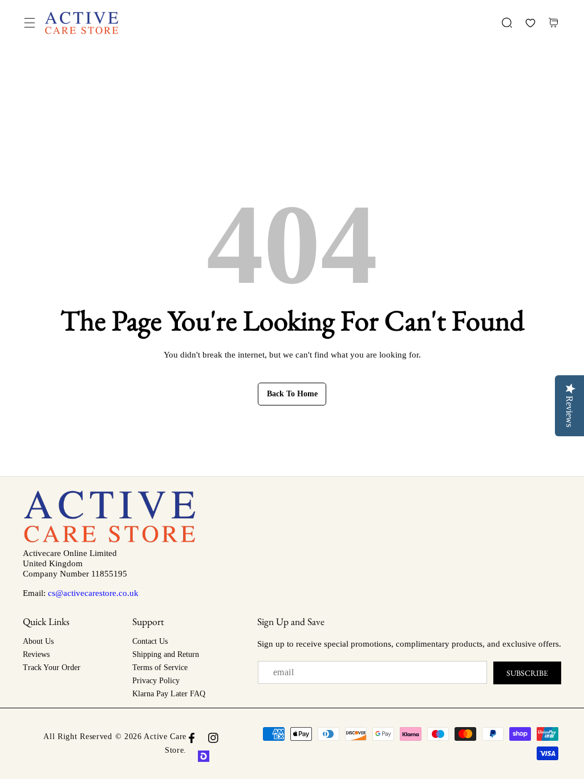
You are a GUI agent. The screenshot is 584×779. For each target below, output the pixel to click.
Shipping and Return (165, 654)
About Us (38, 641)
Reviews (36, 654)
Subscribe (527, 673)
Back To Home (292, 394)
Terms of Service (160, 667)
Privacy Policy (156, 680)
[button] (29, 23)
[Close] (98, 715)
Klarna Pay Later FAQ (168, 693)
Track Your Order (51, 667)
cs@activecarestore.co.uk (93, 593)
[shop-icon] (203, 756)
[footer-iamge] (109, 540)
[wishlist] (530, 23)
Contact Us (150, 641)
